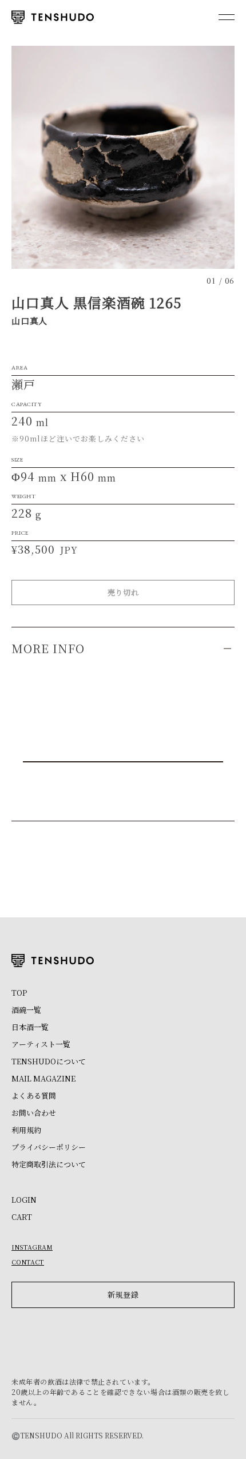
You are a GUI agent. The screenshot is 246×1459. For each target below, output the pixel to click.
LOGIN (24, 1199)
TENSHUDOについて (48, 1061)
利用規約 (26, 1129)
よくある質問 (33, 1095)
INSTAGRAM (32, 1246)
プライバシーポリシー (48, 1147)
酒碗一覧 (26, 1009)
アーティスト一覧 (40, 1044)
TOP (19, 992)
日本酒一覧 (30, 1026)
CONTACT (27, 1261)
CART (21, 1216)
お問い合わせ (33, 1112)
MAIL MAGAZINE (43, 1078)
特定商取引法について (48, 1164)
